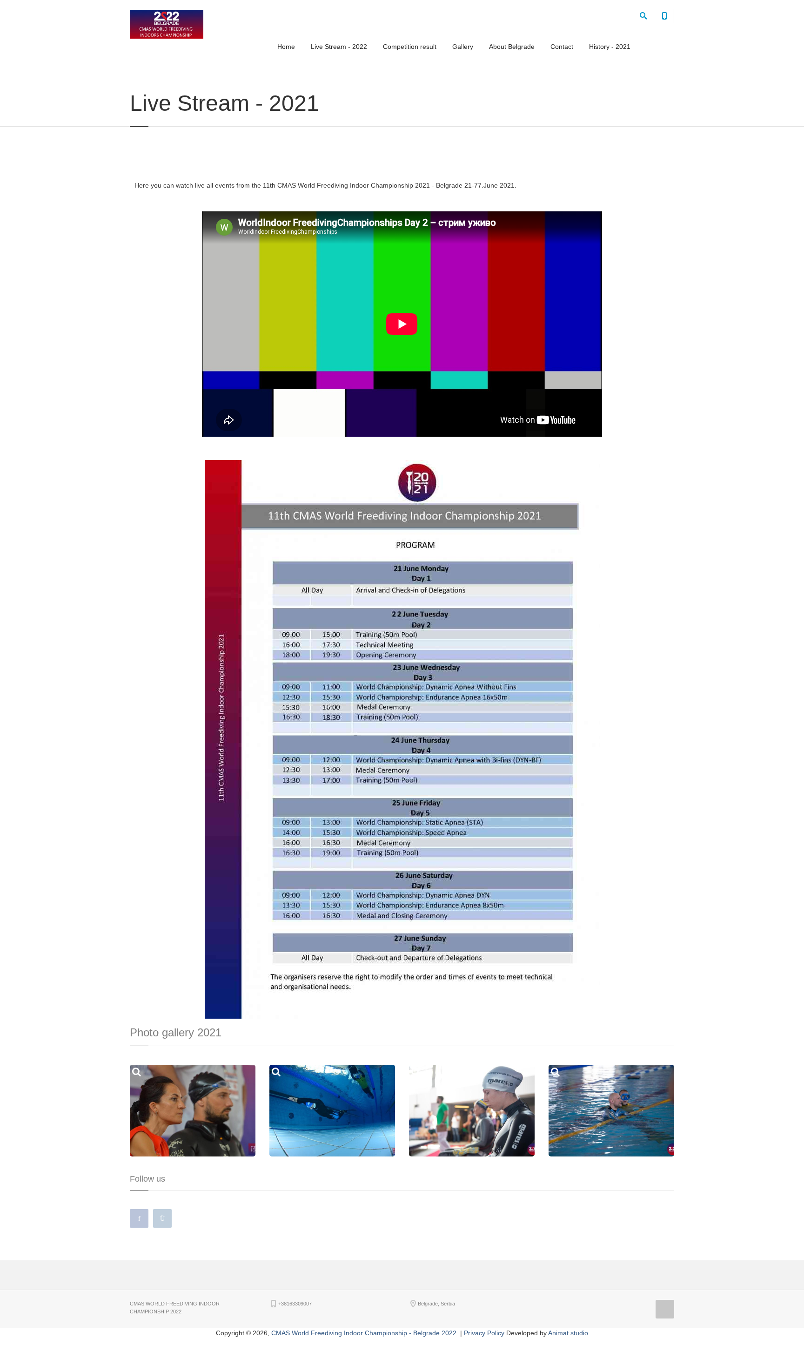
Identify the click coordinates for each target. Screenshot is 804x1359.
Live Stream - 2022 (339, 46)
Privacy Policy (484, 1333)
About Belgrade (512, 46)
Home (286, 46)
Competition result (409, 46)
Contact (561, 46)
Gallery (462, 46)
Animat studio (568, 1333)
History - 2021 (609, 46)
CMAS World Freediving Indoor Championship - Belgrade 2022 (363, 1333)
